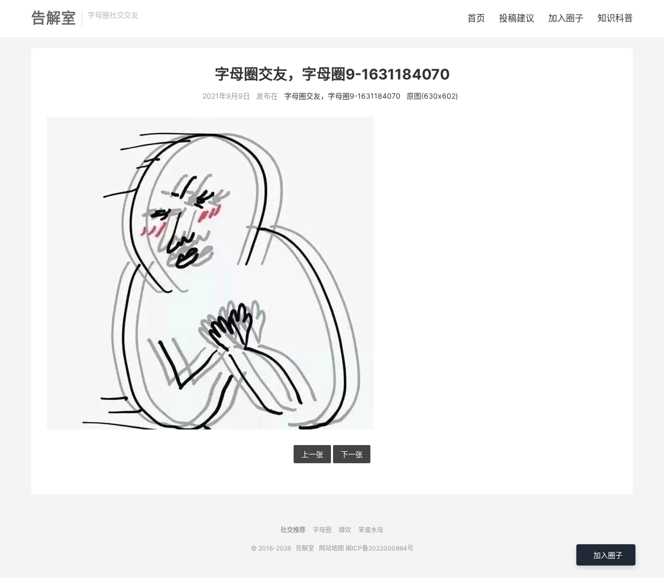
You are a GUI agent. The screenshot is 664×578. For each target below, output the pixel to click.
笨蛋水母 (370, 530)
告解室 (53, 18)
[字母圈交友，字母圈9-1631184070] (332, 273)
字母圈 (322, 530)
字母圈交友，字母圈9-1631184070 (342, 95)
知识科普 (615, 18)
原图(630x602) (432, 95)
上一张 (312, 454)
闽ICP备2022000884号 (379, 548)
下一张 (352, 454)
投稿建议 (516, 18)
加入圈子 (566, 18)
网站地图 (331, 548)
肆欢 (345, 530)
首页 (476, 18)
